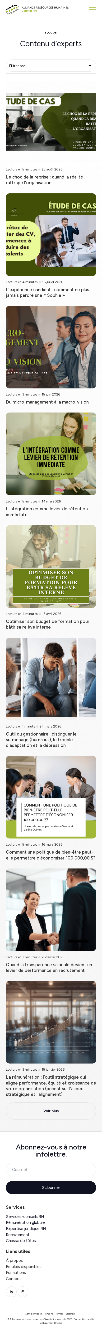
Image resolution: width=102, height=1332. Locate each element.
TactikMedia (55, 1322)
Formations (16, 1273)
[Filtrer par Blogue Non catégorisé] (51, 65)
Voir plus (51, 1111)
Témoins (48, 1314)
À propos (14, 1261)
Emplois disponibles (24, 1267)
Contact (13, 1279)
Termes (59, 1314)
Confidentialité (33, 1314)
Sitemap (70, 1314)
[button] (92, 9)
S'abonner (51, 1187)
